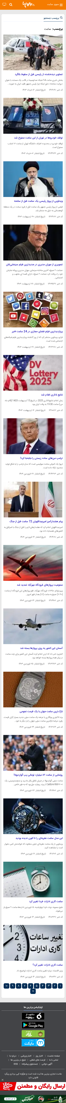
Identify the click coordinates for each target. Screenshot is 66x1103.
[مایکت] (33, 1043)
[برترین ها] (28, 5)
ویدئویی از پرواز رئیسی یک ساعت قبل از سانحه (38, 201)
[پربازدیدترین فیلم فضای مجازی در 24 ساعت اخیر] (33, 309)
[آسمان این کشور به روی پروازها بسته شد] (33, 626)
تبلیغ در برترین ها (18, 1060)
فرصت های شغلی (37, 1060)
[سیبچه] (33, 1017)
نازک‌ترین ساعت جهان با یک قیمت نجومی (41, 712)
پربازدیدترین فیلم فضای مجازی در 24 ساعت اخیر (37, 332)
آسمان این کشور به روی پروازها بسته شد (41, 648)
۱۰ (7, 986)
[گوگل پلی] (33, 1025)
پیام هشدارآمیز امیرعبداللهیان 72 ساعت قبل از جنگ (36, 522)
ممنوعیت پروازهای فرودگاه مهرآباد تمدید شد (40, 585)
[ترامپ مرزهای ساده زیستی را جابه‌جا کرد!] (33, 436)
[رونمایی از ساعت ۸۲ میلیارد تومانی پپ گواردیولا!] (33, 753)
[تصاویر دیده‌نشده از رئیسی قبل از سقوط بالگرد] (33, 52)
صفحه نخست (53, 1056)
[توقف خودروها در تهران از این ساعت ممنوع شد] (33, 116)
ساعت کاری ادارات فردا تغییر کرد (46, 902)
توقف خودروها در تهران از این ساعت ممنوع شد (38, 138)
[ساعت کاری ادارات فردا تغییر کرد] (33, 879)
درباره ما (13, 1056)
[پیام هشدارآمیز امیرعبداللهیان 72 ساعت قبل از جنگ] (33, 499)
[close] (2, 1080)
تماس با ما (54, 1060)
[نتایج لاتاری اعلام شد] (33, 373)
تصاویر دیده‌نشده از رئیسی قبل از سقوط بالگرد (39, 74)
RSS (16, 1064)
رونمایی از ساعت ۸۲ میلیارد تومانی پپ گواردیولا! (38, 775)
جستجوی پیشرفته (30, 1064)
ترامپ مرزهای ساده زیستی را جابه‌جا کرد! (41, 458)
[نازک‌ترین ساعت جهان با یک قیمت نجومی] (33, 689)
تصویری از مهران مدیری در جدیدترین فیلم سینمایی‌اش (34, 265)
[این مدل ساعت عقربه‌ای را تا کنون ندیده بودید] (33, 816)
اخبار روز (39, 1056)
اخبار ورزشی (26, 1056)
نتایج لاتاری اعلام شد (52, 395)
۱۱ (33, 991)
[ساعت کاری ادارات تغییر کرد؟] (33, 943)
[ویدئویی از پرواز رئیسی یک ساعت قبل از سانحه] (33, 179)
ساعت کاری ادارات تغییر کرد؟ (48, 965)
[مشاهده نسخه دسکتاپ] (4, 4)
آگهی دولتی (47, 1064)
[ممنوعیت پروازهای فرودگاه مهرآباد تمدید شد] (33, 563)
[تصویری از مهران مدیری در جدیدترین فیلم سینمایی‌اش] (33, 242)
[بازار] (33, 1034)
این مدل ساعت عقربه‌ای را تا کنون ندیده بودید (39, 838)
